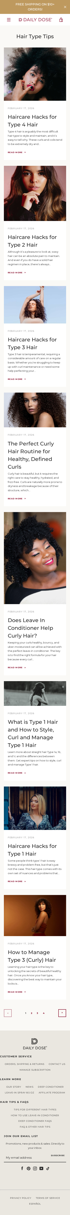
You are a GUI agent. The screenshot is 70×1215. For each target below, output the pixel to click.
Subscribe (58, 1155)
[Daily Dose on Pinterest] (29, 1168)
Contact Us (57, 1064)
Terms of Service (48, 1198)
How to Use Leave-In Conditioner (35, 1115)
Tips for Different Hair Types (35, 1109)
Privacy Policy (20, 1198)
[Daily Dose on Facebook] (22, 1168)
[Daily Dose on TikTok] (48, 1168)
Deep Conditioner (51, 1086)
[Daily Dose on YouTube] (41, 1168)
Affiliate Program (52, 1092)
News (29, 1086)
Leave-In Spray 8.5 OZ (19, 1092)
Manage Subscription (35, 1070)
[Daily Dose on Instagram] (35, 1168)
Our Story (13, 1086)
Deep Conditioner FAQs (35, 1121)
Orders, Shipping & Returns (24, 1064)
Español (35, 1203)
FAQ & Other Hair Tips (35, 1126)
